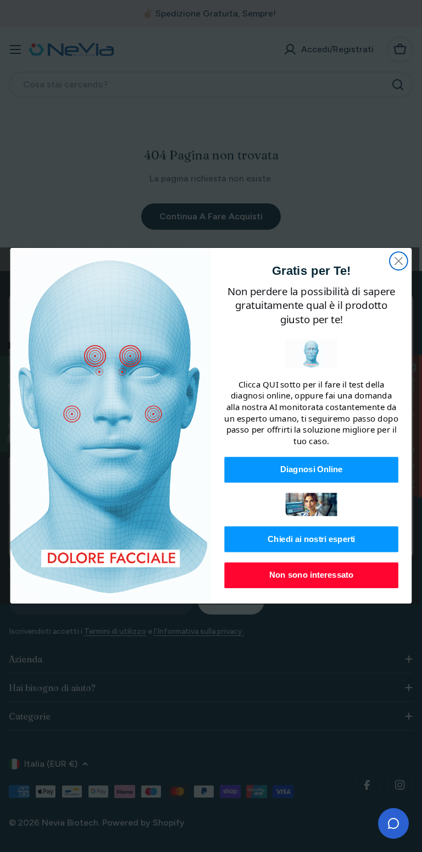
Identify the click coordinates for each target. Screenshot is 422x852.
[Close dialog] (399, 261)
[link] (311, 354)
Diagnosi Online (311, 469)
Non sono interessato (311, 575)
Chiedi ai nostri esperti (311, 539)
